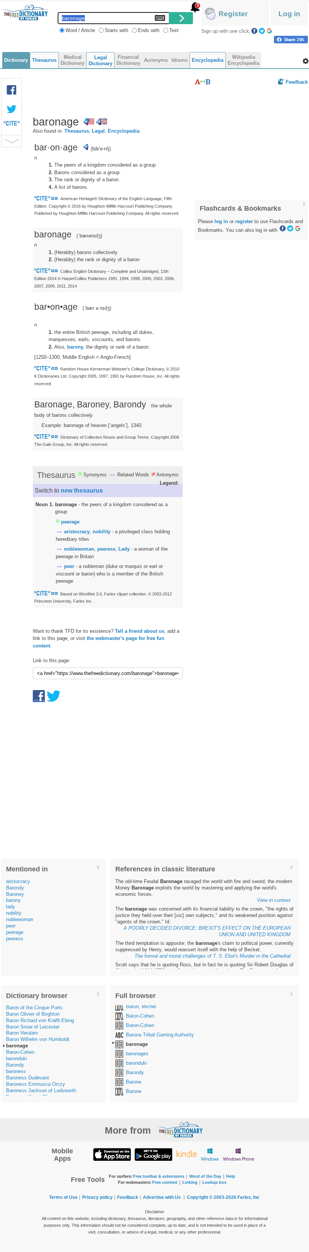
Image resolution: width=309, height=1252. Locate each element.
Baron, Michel (141, 1006)
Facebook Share (12, 90)
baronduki (16, 1058)
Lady (124, 549)
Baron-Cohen (20, 1052)
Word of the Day (205, 1176)
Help (230, 1176)
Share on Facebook (291, 39)
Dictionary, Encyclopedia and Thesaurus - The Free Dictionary (25, 12)
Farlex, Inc (248, 1197)
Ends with (148, 30)
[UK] (101, 121)
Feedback (297, 82)
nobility (101, 531)
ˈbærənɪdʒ (89, 236)
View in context (274, 900)
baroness (16, 1071)
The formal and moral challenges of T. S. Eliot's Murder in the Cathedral (213, 956)
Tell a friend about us (139, 631)
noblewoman (79, 549)
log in (221, 221)
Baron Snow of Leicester (33, 1027)
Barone (133, 1082)
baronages (137, 1053)
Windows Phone (238, 1154)
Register (233, 14)
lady (10, 906)
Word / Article (80, 30)
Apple (112, 1154)
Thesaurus (76, 131)
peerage (70, 522)
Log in (289, 14)
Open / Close (11, 141)
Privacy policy (97, 1197)
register (244, 221)
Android (153, 1154)
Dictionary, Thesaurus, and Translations (180, 1129)
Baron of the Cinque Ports (34, 1007)
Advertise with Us (162, 1197)
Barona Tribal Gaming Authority (160, 1035)
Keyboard (160, 18)
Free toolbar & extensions (158, 1176)
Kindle (186, 1154)
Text (174, 30)
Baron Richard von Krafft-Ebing (40, 1020)
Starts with (116, 30)
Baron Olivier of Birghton (33, 1014)
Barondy (15, 888)
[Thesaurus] (202, 81)
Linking (189, 1182)
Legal (98, 131)
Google (269, 31)
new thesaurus (82, 490)
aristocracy (77, 531)
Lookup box (214, 1182)
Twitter (262, 31)
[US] (89, 121)
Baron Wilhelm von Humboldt (37, 1039)
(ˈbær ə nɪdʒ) (97, 308)
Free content (164, 1182)
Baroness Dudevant (27, 1078)
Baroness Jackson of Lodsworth (41, 1090)
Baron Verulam (22, 1033)
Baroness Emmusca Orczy (35, 1084)
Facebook (254, 31)
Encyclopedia (123, 131)
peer (69, 566)
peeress (106, 549)
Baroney (15, 894)
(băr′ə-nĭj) (101, 149)
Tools (306, 61)
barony (13, 900)
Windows (209, 1154)
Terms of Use (63, 1197)
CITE (12, 125)
